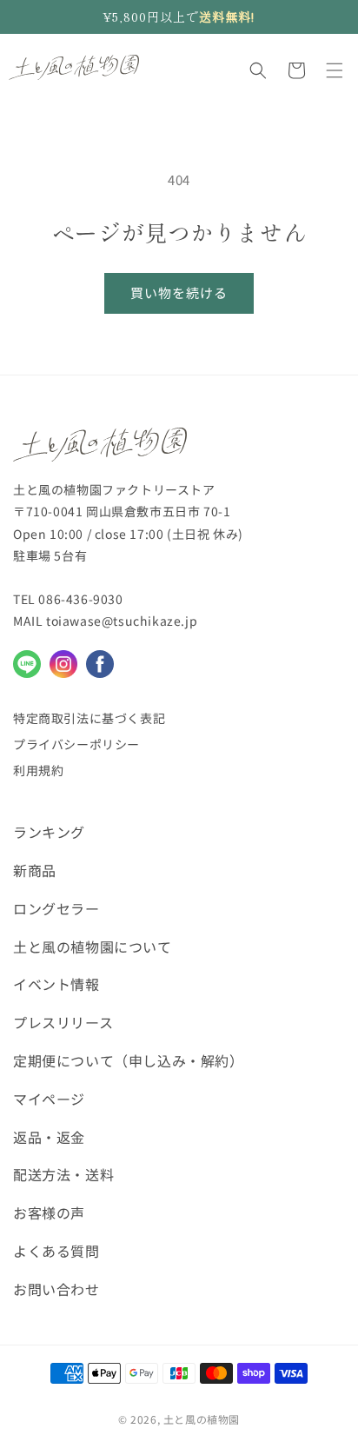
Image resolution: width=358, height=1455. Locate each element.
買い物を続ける (179, 292)
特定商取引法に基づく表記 (89, 718)
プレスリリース (63, 1022)
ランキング (49, 831)
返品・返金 (49, 1136)
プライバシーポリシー (76, 744)
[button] (258, 70)
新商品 (34, 870)
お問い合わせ (56, 1289)
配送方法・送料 (63, 1174)
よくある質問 (56, 1250)
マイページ (49, 1098)
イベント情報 (56, 983)
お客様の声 (49, 1212)
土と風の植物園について (92, 946)
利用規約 (38, 770)
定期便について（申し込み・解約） (128, 1060)
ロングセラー (56, 908)
